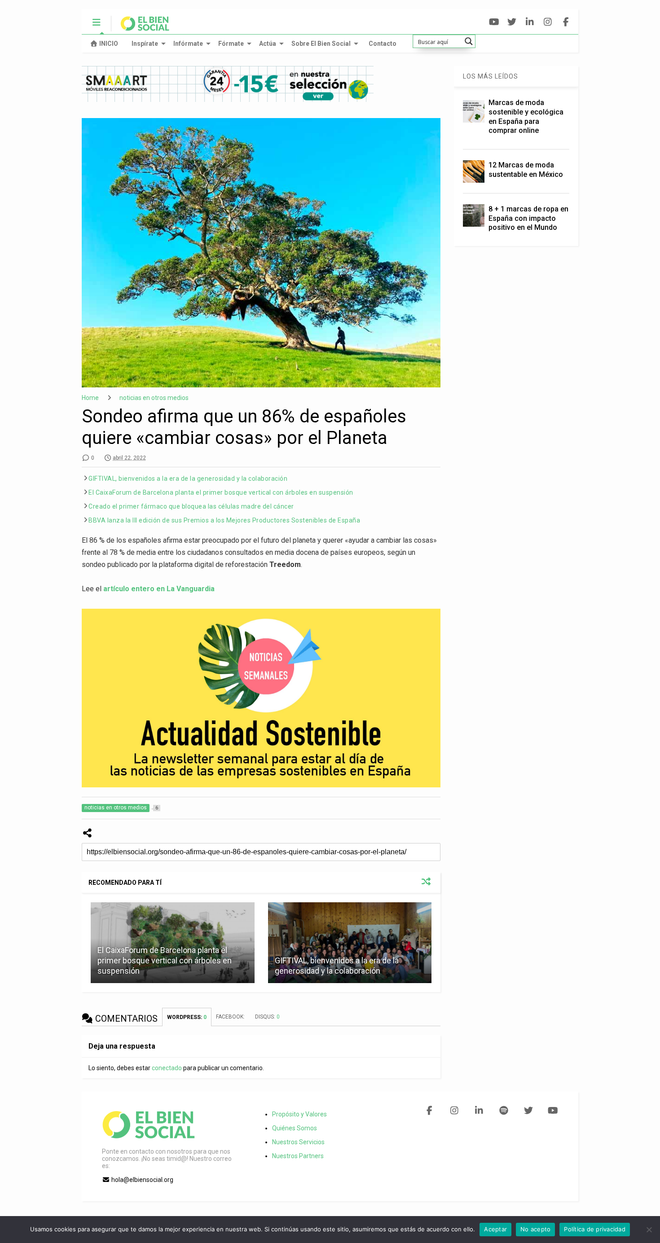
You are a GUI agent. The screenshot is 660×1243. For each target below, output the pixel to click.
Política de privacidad (594, 1229)
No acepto (535, 1229)
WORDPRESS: (187, 1017)
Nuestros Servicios (298, 1142)
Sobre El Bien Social (321, 43)
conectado (167, 1068)
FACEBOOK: (231, 1017)
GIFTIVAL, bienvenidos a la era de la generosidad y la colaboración (187, 478)
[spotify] (503, 1110)
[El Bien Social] (140, 27)
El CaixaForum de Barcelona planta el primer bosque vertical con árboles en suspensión (220, 492)
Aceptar (495, 1229)
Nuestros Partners (298, 1156)
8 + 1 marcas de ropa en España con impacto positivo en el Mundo (528, 218)
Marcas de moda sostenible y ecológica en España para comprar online (525, 116)
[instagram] (548, 22)
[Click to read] (349, 942)
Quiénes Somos (294, 1128)
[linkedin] (530, 22)
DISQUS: (267, 1017)
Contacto (382, 43)
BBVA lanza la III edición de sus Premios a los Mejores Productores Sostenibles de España (224, 520)
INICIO (108, 43)
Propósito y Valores (299, 1114)
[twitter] (512, 22)
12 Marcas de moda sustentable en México (525, 170)
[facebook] (566, 22)
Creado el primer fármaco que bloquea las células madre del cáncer (191, 506)
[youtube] (494, 22)
